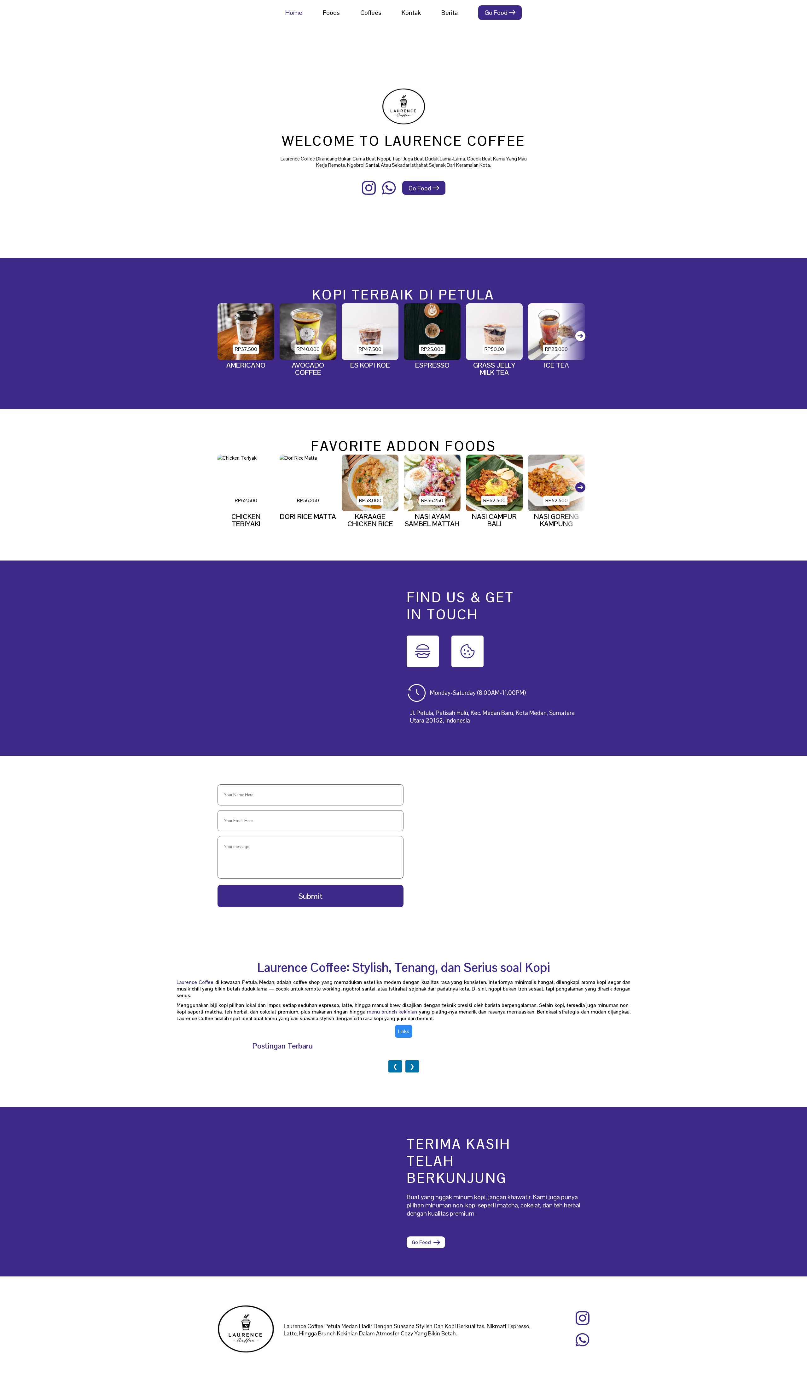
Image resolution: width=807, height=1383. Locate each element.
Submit (310, 896)
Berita (449, 13)
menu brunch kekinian (392, 1011)
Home (293, 13)
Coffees (370, 13)
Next (575, 342)
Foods (331, 13)
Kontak (411, 13)
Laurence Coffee (195, 982)
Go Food (497, 13)
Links (403, 1031)
